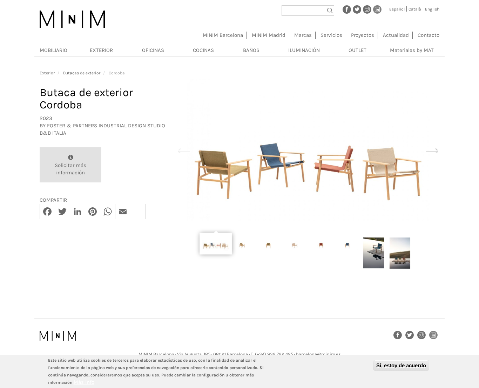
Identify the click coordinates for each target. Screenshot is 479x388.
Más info (84, 382)
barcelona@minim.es (318, 354)
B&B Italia (53, 133)
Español (397, 9)
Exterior (47, 73)
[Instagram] (367, 9)
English (432, 9)
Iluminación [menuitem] (304, 50)
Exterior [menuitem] (101, 50)
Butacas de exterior (81, 73)
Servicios (331, 35)
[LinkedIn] (377, 9)
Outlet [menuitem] (357, 50)
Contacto (428, 35)
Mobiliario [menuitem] (53, 50)
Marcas (303, 35)
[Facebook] (347, 9)
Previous (183, 149)
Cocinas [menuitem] (203, 50)
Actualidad (396, 35)
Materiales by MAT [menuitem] (412, 50)
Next (432, 149)
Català (415, 9)
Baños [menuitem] (251, 50)
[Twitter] (357, 9)
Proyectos (362, 35)
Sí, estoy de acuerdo (401, 365)
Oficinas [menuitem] (153, 50)
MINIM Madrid (268, 35)
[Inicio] (72, 19)
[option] (307, 150)
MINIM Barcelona (223, 35)
